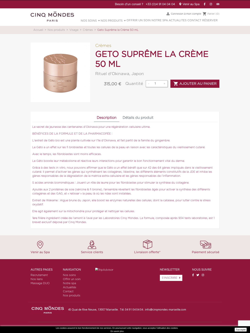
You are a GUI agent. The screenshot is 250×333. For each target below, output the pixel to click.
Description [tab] (106, 117)
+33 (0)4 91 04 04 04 (160, 4)
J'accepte (241, 329)
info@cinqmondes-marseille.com (165, 309)
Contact (68, 291)
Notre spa (69, 283)
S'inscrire (169, 278)
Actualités (69, 287)
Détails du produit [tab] (138, 117)
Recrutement (39, 275)
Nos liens (37, 279)
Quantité (134, 84)
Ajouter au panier (194, 83)
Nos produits (71, 295)
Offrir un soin (72, 279)
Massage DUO (40, 283)
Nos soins (69, 275)
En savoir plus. (117, 331)
